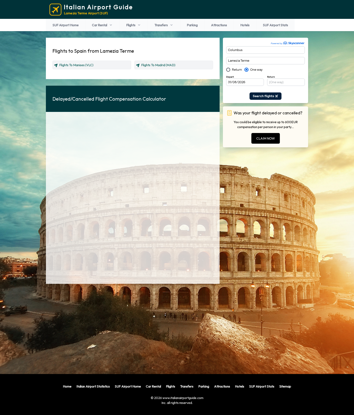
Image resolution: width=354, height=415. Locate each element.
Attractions (219, 25)
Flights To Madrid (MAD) (158, 65)
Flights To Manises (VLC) (76, 65)
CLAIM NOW (265, 138)
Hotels (245, 25)
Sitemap (285, 386)
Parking (192, 25)
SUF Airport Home (65, 25)
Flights (130, 25)
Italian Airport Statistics (93, 386)
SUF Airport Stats (275, 25)
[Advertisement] (132, 325)
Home (67, 386)
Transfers (161, 25)
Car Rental (99, 25)
